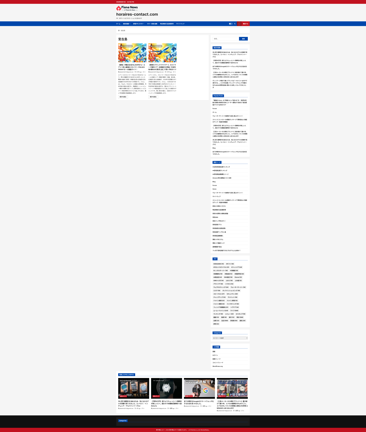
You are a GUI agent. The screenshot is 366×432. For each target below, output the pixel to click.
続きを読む (124, 97)
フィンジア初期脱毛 (221, 307)
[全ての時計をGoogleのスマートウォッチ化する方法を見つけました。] (199, 388)
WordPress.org (218, 366)
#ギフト (230, 264)
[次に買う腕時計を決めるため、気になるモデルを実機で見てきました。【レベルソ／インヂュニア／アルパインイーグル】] (133, 388)
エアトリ (122, 60)
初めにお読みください (219, 206)
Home (214, 189)
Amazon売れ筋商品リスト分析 (222, 178)
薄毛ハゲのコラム (218, 239)
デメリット (232, 297)
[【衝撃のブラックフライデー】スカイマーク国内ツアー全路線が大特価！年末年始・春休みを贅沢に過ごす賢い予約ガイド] (162, 52)
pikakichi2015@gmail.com (126, 72)
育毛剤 (233, 320)
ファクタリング (233, 304)
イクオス (229, 284)
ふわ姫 (238, 280)
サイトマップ (180, 24)
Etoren (238, 277)
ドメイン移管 (232, 300)
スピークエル (219, 294)
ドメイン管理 (219, 304)
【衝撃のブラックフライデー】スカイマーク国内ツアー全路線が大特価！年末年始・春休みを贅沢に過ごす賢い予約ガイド (162, 67)
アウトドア (218, 284)
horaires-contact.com (137, 14)
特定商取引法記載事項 (166, 24)
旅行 (231, 317)
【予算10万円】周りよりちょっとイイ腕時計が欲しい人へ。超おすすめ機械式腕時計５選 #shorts (166, 403)
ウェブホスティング (221, 287)
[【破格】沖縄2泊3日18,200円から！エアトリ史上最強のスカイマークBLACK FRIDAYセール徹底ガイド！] (132, 52)
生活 (225, 320)
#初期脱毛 (218, 274)
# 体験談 (234, 270)
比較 (216, 320)
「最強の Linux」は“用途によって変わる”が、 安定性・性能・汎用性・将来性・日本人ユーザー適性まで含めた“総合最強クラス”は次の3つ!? (230, 102)
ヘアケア (235, 307)
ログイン (215, 355)
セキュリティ (232, 294)
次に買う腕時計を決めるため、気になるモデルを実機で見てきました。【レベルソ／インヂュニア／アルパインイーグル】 (230, 54)
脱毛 (242, 320)
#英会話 (228, 274)
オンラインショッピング (231, 290)
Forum (215, 108)
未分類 (152, 60)
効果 (224, 317)
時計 (240, 317)
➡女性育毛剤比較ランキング (221, 167)
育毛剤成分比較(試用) (219, 228)
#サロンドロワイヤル (221, 267)
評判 (216, 324)
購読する (245, 24)
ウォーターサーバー (238, 287)
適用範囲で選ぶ (217, 247)
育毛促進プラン (217, 224)
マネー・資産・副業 (152, 24)
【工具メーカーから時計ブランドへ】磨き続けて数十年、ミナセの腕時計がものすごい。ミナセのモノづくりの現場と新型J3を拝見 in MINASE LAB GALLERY (230, 75)
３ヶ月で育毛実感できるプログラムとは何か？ (227, 250)
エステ (217, 290)
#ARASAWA (219, 264)
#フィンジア (236, 267)
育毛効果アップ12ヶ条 (219, 232)
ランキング (218, 314)
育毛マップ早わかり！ (219, 221)
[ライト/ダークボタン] (231, 24)
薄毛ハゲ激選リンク (219, 243)
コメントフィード (218, 362)
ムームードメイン (221, 310)
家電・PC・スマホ (138, 24)
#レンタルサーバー (221, 270)
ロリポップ (240, 314)
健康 (216, 317)
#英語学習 (239, 274)
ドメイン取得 (219, 300)
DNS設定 (228, 277)
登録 (214, 351)
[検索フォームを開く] (234, 24)
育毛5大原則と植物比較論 (220, 213)
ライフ (234, 310)
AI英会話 (218, 277)
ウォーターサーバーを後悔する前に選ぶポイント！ (228, 116)
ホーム (118, 24)
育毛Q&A (215, 217)
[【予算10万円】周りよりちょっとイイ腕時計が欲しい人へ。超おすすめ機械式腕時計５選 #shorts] (166, 388)
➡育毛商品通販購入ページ (221, 174)
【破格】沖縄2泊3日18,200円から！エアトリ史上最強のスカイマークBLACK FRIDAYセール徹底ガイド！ (131, 67)
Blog (214, 148)
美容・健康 (126, 24)
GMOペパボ (219, 280)
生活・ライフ (123, 396)
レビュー (229, 314)
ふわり (229, 280)
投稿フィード (217, 359)
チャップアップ (220, 297)
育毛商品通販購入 (218, 236)
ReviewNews (205, 430)
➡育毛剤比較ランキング (220, 170)
